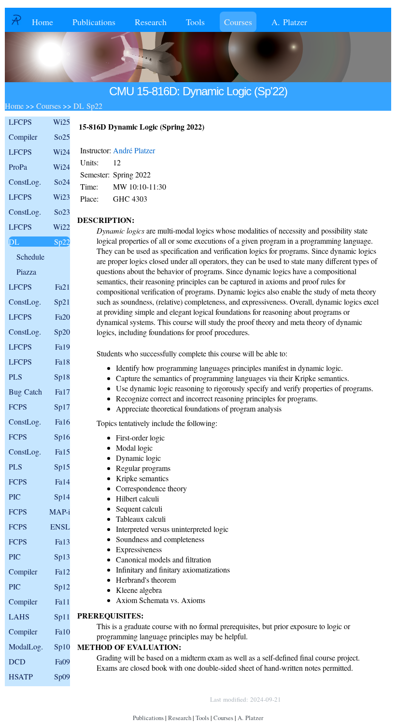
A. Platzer (289, 22)
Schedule (30, 256)
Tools (195, 22)
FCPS (39, 406)
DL (39, 241)
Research (151, 22)
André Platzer (134, 150)
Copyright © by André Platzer (156, 699)
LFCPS (39, 122)
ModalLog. (39, 646)
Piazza (26, 271)
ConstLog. (39, 182)
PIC (39, 496)
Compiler (39, 137)
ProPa (39, 167)
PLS (39, 376)
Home (42, 22)
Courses (238, 22)
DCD (39, 661)
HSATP (39, 676)
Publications (93, 22)
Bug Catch (39, 391)
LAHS (39, 616)
